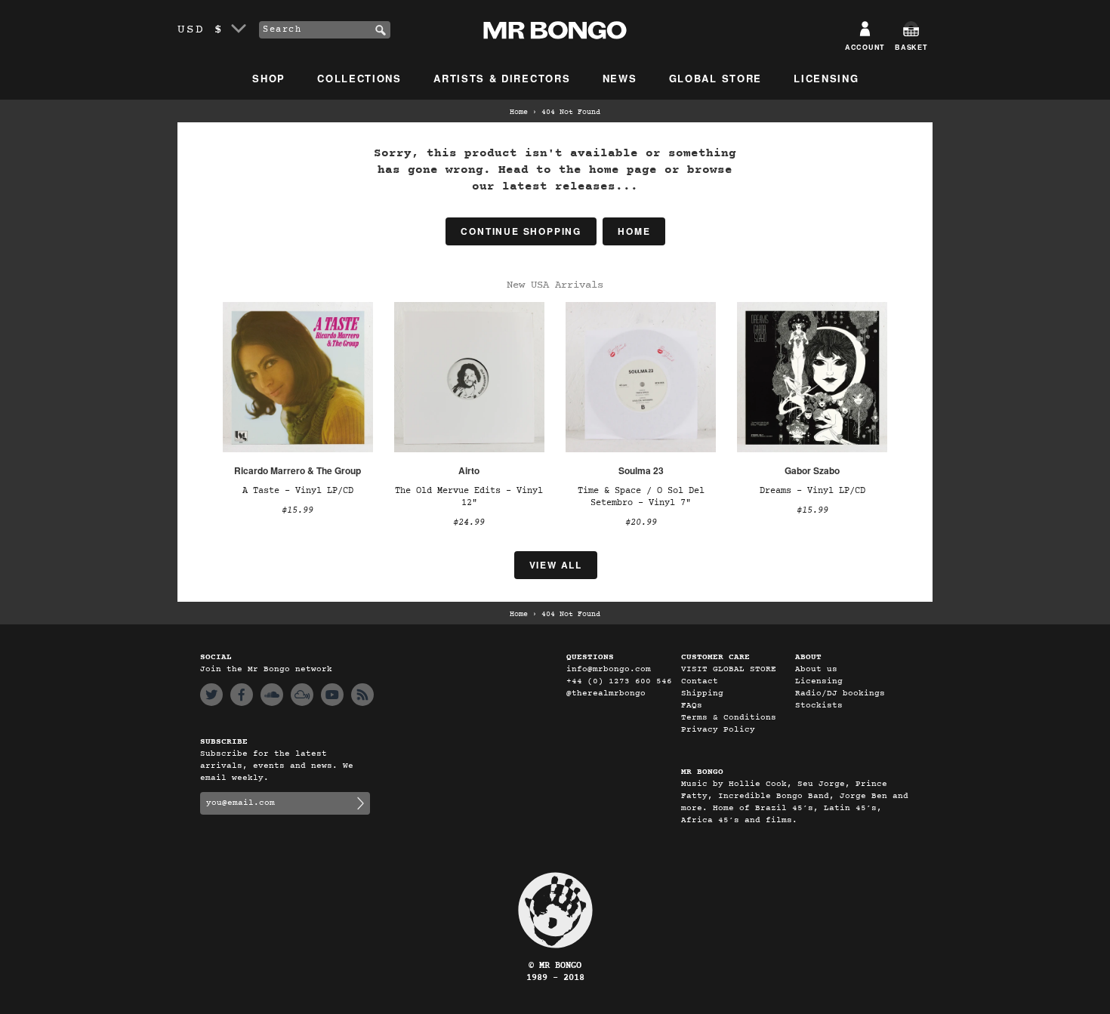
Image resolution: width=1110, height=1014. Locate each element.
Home (519, 112)
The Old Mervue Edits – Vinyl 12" (469, 497)
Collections (359, 78)
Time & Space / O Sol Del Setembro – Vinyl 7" (641, 497)
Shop (268, 78)
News (620, 78)
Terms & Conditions (728, 717)
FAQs (691, 705)
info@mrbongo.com (608, 669)
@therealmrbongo (606, 693)
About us (816, 669)
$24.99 (469, 522)
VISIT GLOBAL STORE (728, 669)
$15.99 (297, 510)
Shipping (702, 693)
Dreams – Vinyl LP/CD (812, 491)
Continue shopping (521, 231)
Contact (699, 681)
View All (555, 565)
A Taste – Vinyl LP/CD (297, 491)
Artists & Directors (501, 78)
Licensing (826, 78)
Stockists (819, 705)
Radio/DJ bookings (840, 693)
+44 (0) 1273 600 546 (619, 681)
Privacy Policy (718, 729)
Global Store (715, 78)
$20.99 (641, 522)
